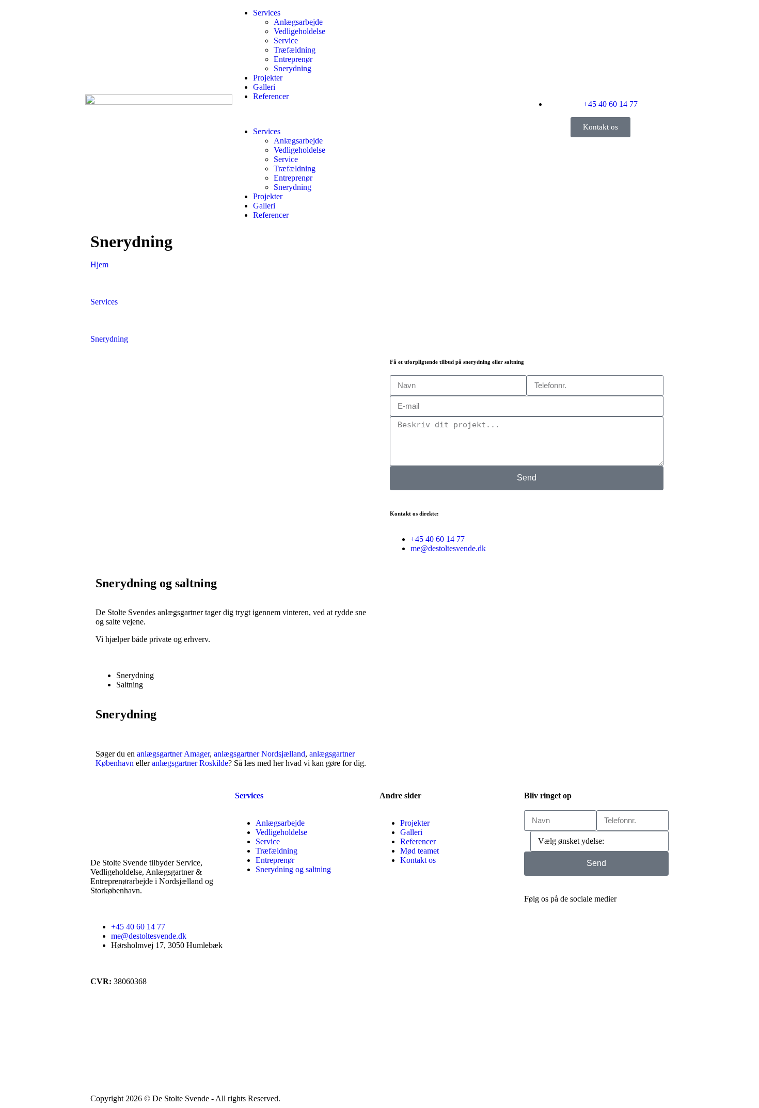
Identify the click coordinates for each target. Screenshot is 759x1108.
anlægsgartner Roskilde (190, 763)
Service (286, 40)
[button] (306, 114)
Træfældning (294, 49)
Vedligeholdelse (299, 31)
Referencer (271, 96)
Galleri (264, 87)
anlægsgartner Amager (173, 753)
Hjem (99, 264)
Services (266, 12)
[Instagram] (565, 935)
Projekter (267, 77)
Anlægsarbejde (298, 22)
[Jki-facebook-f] (537, 935)
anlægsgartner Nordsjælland (259, 753)
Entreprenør (293, 59)
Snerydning (292, 68)
